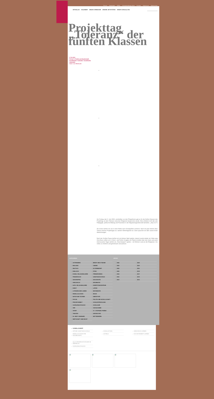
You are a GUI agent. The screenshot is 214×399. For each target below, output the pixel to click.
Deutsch (75, 268)
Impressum (146, 5)
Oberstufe (96, 296)
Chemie (95, 265)
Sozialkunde (87, 60)
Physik (75, 299)
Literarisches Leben (80, 291)
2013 (138, 279)
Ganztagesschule (99, 277)
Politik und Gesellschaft (82, 59)
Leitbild (106, 333)
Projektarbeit (73, 60)
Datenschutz (154, 5)
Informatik (96, 282)
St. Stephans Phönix (99, 310)
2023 (138, 265)
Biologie (75, 265)
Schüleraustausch (79, 305)
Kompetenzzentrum (99, 285)
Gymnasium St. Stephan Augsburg (62, 12)
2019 (138, 271)
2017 (138, 274)
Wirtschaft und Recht (80, 319)
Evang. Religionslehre (80, 274)
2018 (118, 274)
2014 (118, 279)
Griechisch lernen (140, 331)
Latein (95, 288)
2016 (118, 277)
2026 (118, 262)
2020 (118, 271)
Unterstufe (72, 62)
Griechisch (76, 282)
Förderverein (97, 274)
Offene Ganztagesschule (81, 331)
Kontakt (139, 5)
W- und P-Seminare (79, 316)
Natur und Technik (79, 296)
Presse (105, 5)
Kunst (75, 288)
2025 (138, 262)
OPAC (118, 5)
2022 (118, 268)
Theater (75, 313)
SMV (74, 308)
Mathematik (97, 291)
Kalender (84, 9)
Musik (95, 293)
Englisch (76, 271)
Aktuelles (76, 9)
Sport (75, 310)
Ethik (95, 271)
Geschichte (97, 279)
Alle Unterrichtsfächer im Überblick (82, 342)
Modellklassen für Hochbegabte (79, 334)
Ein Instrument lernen (141, 333)
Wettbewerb (97, 316)
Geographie (77, 279)
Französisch (77, 277)
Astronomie (77, 262)
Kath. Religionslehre (80, 285)
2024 (118, 265)
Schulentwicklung (99, 302)
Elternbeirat (97, 268)
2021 (138, 268)
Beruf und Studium (99, 262)
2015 (138, 277)
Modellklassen (78, 293)
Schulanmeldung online (128, 5)
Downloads (112, 5)
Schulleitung (107, 331)
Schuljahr (80, 60)
